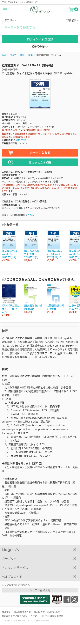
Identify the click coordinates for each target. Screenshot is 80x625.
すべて (13, 55)
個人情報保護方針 (22, 611)
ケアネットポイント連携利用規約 (47, 616)
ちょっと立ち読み (40, 162)
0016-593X (21, 140)
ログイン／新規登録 (40, 39)
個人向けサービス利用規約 (47, 611)
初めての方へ (39, 46)
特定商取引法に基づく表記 (15, 616)
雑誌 (22, 55)
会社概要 (6, 611)
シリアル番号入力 (40, 590)
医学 (30, 55)
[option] (11, 246)
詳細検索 (71, 20)
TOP (4, 55)
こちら (31, 215)
